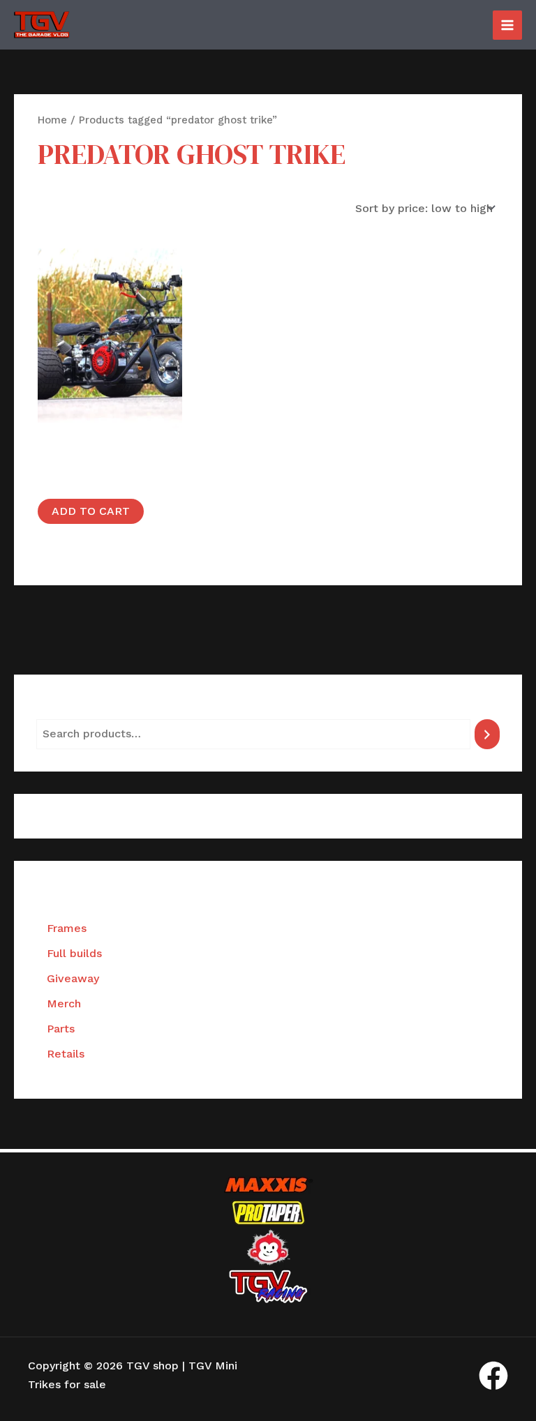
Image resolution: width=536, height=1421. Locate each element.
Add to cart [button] (91, 511)
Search (54, 707)
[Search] (487, 734)
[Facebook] (493, 1375)
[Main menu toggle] (507, 25)
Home (52, 120)
